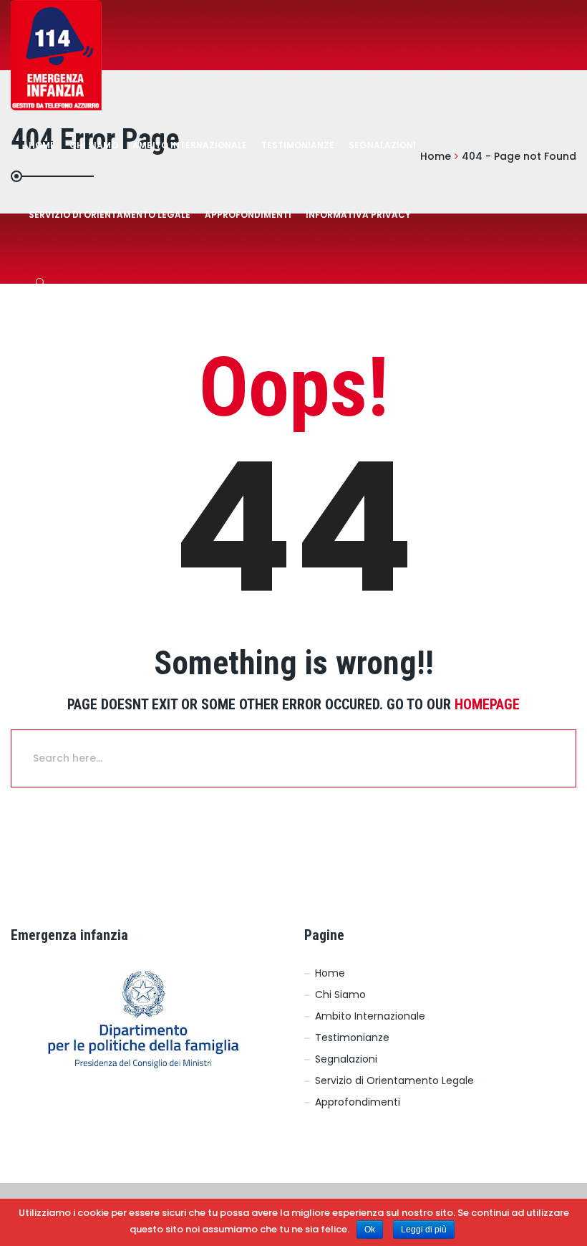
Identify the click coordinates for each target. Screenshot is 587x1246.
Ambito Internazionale (189, 145)
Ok (369, 1230)
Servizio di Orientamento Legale (394, 1080)
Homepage (487, 704)
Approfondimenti (248, 215)
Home (42, 145)
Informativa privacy (358, 215)
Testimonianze (297, 145)
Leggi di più (424, 1230)
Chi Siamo (93, 145)
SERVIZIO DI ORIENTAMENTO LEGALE (109, 215)
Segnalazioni (382, 145)
